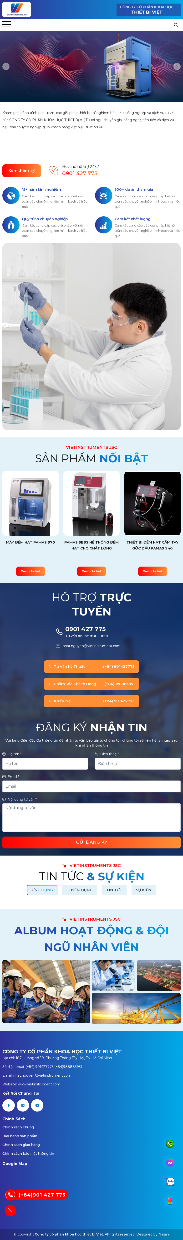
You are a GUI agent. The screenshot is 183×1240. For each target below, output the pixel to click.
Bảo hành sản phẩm (19, 1136)
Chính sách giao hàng (21, 1145)
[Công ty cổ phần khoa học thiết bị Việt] (16, 9)
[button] (6, 66)
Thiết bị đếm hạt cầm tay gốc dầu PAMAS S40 (99, 545)
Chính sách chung (18, 1127)
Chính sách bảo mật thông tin (28, 1153)
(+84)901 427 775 (42, 1195)
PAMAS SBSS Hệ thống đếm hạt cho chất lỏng (38, 545)
